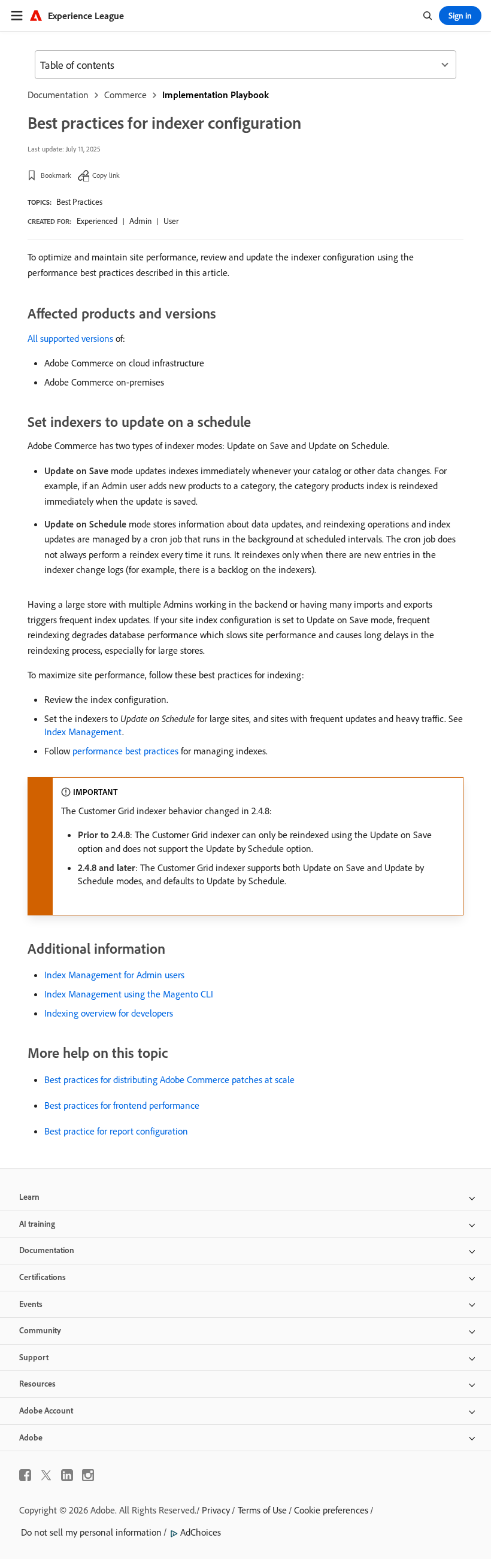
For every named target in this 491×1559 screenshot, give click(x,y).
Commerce (125, 95)
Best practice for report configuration (116, 1131)
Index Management (83, 732)
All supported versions (70, 338)
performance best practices (125, 751)
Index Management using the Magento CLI (128, 994)
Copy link (106, 175)
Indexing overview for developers (108, 1013)
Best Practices (79, 201)
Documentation (58, 95)
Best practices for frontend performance (121, 1105)
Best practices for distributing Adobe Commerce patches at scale (169, 1079)
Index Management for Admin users (114, 975)
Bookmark (56, 175)
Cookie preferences (331, 1510)
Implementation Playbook (215, 95)
